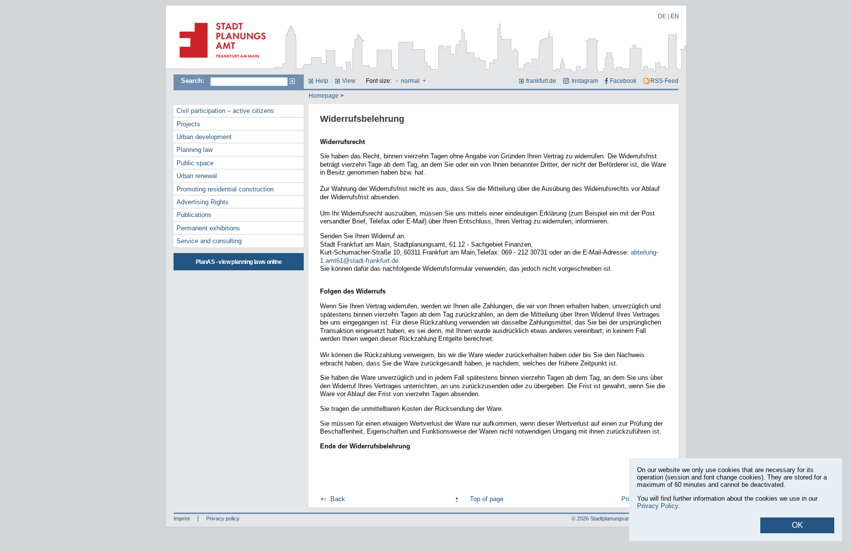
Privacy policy (223, 518)
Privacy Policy (657, 506)
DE (662, 16)
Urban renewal (197, 176)
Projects (188, 124)
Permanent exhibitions (208, 228)
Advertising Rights (203, 202)
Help (322, 80)
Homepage (324, 95)
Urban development (204, 137)
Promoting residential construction (225, 189)
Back (337, 499)
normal (410, 80)
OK (797, 525)
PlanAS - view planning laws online (239, 261)
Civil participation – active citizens (225, 110)
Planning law (195, 149)
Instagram (584, 80)
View (348, 80)
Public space (195, 163)
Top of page (486, 499)
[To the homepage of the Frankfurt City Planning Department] (220, 62)
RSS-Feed (664, 80)
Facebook (623, 80)
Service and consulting (209, 241)
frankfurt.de (541, 80)
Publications (194, 215)
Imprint (182, 518)
